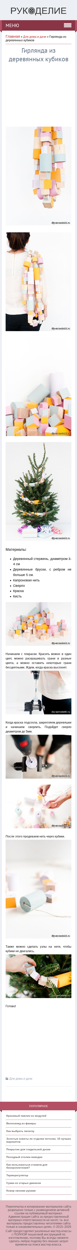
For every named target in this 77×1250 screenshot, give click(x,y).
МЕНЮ (12, 25)
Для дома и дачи (34, 36)
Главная (13, 36)
